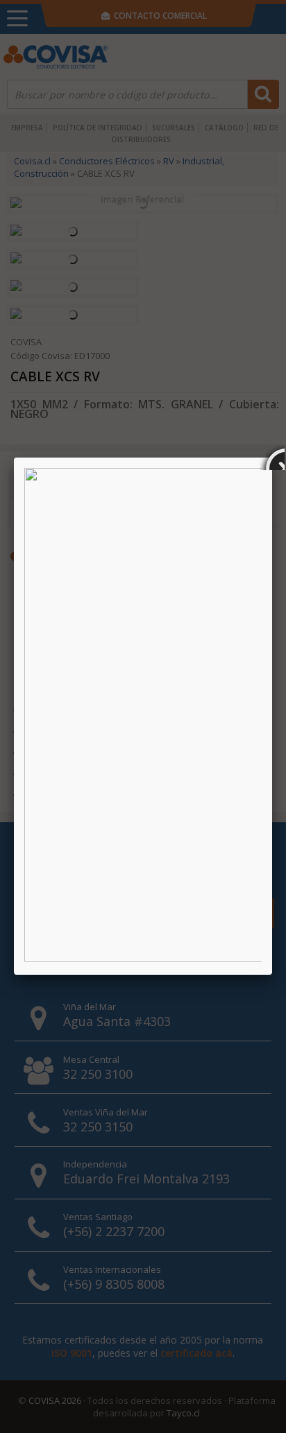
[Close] (272, 457)
